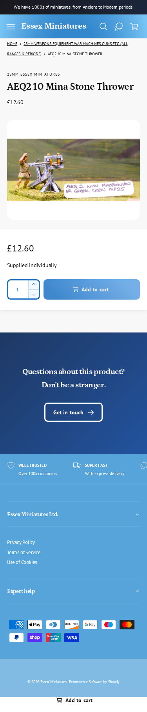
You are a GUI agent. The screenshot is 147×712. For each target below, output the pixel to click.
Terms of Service (24, 552)
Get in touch (68, 412)
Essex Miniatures (53, 681)
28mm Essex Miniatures (33, 74)
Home (12, 43)
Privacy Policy (21, 542)
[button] (10, 26)
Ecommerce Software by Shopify (94, 681)
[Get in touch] (119, 26)
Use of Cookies (22, 562)
